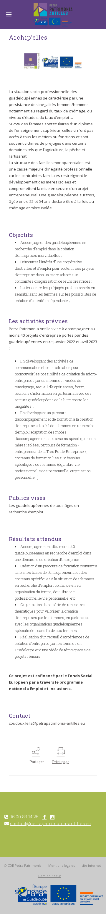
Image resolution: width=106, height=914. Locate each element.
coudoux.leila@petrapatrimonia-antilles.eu (47, 723)
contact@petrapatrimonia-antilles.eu (50, 823)
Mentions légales (61, 865)
